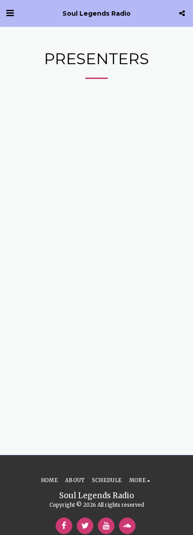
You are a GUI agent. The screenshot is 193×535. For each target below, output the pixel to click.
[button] (10, 13)
